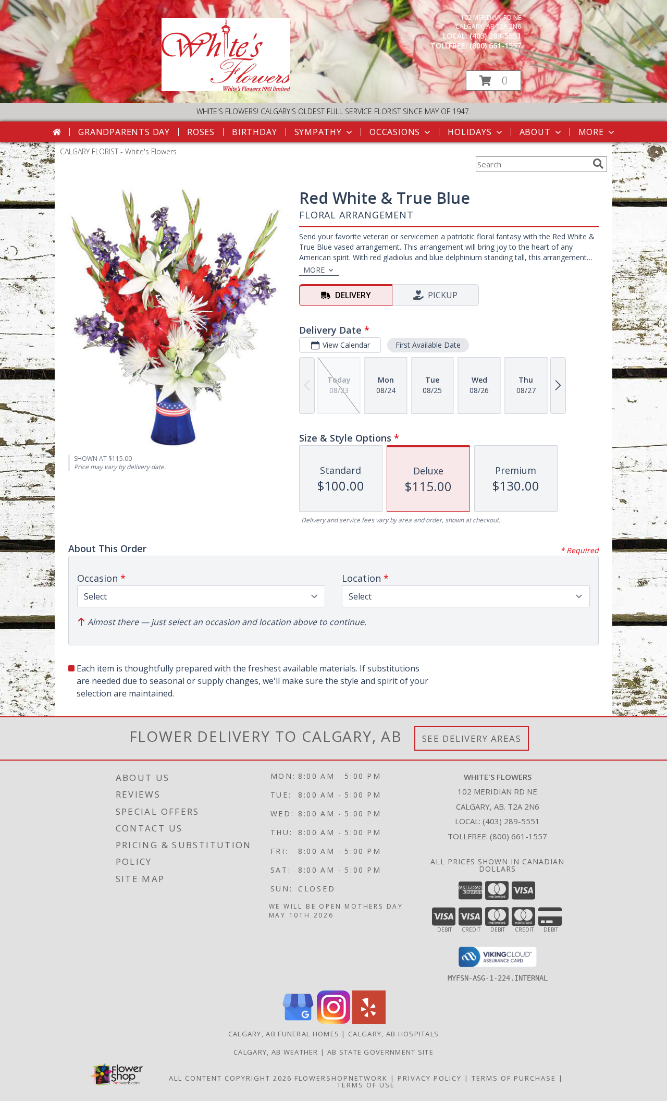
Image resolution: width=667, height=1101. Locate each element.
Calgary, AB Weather (275, 1052)
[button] (493, 80)
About (535, 132)
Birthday (254, 132)
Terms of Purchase (514, 1078)
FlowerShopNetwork (341, 1078)
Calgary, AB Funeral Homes (284, 1033)
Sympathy (318, 132)
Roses (201, 132)
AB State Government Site (380, 1052)
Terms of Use (366, 1085)
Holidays (469, 132)
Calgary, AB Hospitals (393, 1033)
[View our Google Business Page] (298, 1021)
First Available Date (428, 345)
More (591, 132)
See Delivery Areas (472, 738)
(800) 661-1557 (495, 46)
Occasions (394, 132)
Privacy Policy (430, 1078)
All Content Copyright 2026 (230, 1078)
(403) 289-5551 (495, 36)
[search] (598, 163)
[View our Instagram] (333, 1021)
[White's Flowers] (226, 88)
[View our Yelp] (369, 1021)
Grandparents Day (124, 132)
